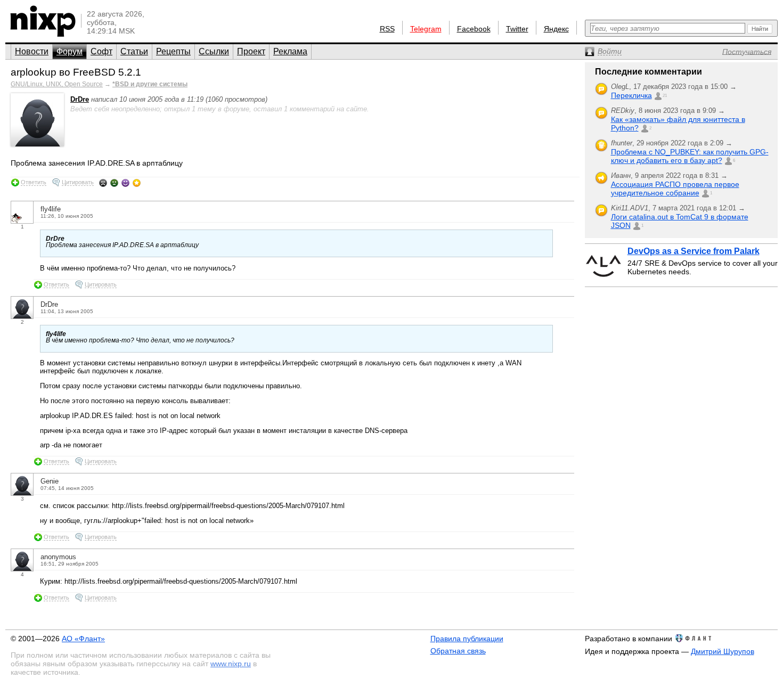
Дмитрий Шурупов (722, 651)
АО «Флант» (83, 638)
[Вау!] (137, 182)
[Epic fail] (103, 182)
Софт (101, 51)
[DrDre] (37, 144)
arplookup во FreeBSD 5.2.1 (76, 72)
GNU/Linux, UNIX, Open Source (57, 84)
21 (665, 95)
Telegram (426, 28)
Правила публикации (466, 638)
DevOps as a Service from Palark (693, 251)
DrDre (79, 99)
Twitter (517, 28)
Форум (69, 51)
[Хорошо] (125, 182)
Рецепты (173, 51)
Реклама (290, 51)
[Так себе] (114, 182)
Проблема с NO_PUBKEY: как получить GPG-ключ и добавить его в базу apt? (690, 156)
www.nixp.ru (230, 663)
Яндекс (556, 28)
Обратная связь (458, 651)
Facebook (474, 28)
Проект (251, 51)
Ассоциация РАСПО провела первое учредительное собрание (675, 188)
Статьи (134, 51)
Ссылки (214, 51)
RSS (387, 28)
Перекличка (631, 95)
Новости (31, 51)
